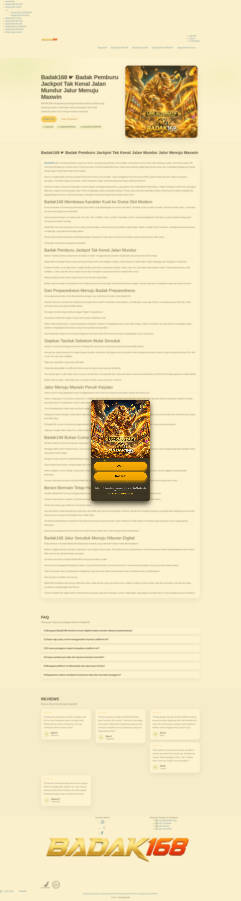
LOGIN (120, 466)
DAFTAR (120, 476)
